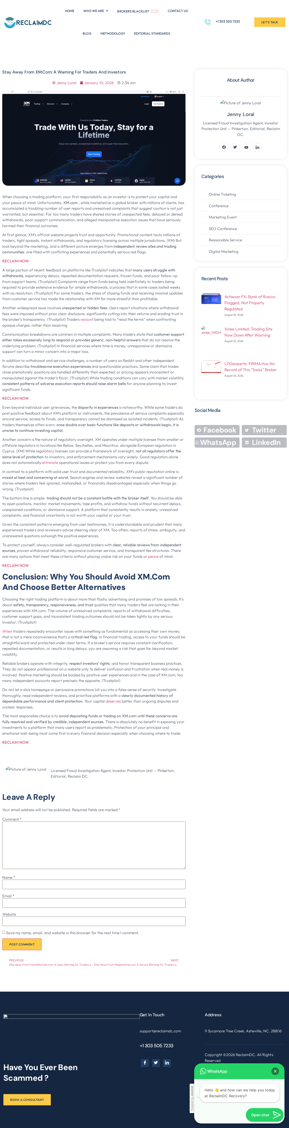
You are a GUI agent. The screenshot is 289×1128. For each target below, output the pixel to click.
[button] (96, 11)
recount (87, 319)
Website (9, 914)
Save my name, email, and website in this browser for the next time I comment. (72, 933)
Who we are (93, 11)
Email (8, 896)
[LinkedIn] (167, 1063)
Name (8, 877)
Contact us (178, 11)
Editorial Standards (152, 33)
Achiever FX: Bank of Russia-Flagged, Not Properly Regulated (250, 302)
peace (153, 556)
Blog (87, 33)
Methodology (112, 33)
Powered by (191, 1098)
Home (69, 11)
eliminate (50, 462)
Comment (12, 819)
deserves (114, 701)
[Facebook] (145, 1063)
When (7, 631)
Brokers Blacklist (133, 11)
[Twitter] (156, 1063)
